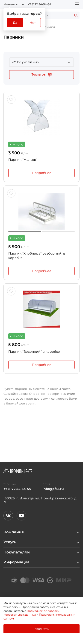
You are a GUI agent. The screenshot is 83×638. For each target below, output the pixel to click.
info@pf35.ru (53, 489)
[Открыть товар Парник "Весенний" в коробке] (41, 309)
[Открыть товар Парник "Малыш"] (41, 117)
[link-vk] (8, 515)
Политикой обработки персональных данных (31, 613)
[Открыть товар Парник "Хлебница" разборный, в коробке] (41, 211)
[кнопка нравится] (11, 99)
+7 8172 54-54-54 (39, 4)
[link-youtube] (21, 515)
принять (42, 629)
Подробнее (41, 173)
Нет (33, 23)
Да (15, 23)
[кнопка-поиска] (76, 15)
